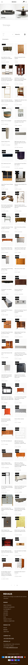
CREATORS (6, 631)
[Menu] (2, 2)
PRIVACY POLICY (7, 619)
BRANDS (5, 629)
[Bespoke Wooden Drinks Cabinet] (21, 49)
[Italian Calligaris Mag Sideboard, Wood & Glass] (7, 455)
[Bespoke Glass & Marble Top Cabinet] (21, 176)
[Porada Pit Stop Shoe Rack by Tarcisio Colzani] (7, 324)
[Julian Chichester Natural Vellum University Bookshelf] (7, 92)
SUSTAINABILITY (7, 609)
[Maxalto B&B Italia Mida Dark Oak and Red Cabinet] (7, 543)
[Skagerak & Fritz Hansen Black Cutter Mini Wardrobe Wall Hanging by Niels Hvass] (7, 389)
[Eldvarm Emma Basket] (7, 113)
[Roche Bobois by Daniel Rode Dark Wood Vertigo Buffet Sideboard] (21, 500)
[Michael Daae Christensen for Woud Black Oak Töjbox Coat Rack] (7, 478)
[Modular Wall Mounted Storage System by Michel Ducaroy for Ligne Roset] (7, 70)
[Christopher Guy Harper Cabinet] (7, 281)
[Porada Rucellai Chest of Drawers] (21, 564)
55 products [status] (5, 39)
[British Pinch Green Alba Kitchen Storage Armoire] (21, 522)
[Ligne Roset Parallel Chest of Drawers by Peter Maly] (21, 240)
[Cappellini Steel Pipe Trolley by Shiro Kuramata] (7, 219)
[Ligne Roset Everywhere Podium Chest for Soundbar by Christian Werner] (21, 345)
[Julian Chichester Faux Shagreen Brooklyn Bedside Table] (7, 500)
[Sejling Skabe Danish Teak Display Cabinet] (21, 324)
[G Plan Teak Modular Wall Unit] (7, 345)
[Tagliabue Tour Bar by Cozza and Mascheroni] (21, 92)
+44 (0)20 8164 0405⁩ (8, 638)
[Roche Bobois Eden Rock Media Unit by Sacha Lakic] (7, 240)
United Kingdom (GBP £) (13, 654)
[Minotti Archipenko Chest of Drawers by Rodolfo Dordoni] (21, 302)
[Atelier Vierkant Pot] (7, 134)
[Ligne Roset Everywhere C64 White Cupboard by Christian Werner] (7, 367)
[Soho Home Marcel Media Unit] (21, 219)
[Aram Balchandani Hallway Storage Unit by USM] (21, 113)
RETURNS (5, 615)
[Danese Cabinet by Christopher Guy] (21, 281)
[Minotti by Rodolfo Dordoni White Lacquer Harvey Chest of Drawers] (21, 478)
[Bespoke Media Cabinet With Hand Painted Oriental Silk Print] (21, 197)
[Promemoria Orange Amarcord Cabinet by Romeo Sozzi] (7, 411)
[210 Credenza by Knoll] (7, 156)
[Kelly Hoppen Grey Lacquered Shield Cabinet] (7, 522)
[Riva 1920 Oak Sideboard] (7, 433)
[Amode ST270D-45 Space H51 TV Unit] (7, 302)
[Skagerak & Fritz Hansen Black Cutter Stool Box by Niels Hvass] (21, 367)
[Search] (26, 2)
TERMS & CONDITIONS (8, 621)
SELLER (5, 627)
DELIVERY (5, 613)
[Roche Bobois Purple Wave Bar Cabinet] (21, 156)
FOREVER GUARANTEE (9, 607)
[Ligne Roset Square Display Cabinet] (7, 176)
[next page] (17, 585)
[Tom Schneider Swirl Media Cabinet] (21, 543)
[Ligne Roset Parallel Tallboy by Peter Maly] (7, 261)
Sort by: (4, 34)
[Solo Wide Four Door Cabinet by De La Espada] (7, 49)
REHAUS (14, 2)
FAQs (4, 617)
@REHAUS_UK (6, 641)
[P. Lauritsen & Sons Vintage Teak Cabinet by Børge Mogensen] (21, 389)
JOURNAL (5, 611)
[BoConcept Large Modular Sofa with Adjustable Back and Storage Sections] (7, 197)
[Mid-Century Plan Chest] (21, 261)
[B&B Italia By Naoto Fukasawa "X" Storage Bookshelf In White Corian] (21, 433)
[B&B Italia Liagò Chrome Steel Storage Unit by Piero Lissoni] (21, 134)
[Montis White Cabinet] (21, 411)
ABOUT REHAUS (7, 605)
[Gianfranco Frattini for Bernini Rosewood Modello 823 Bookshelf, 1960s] (21, 70)
